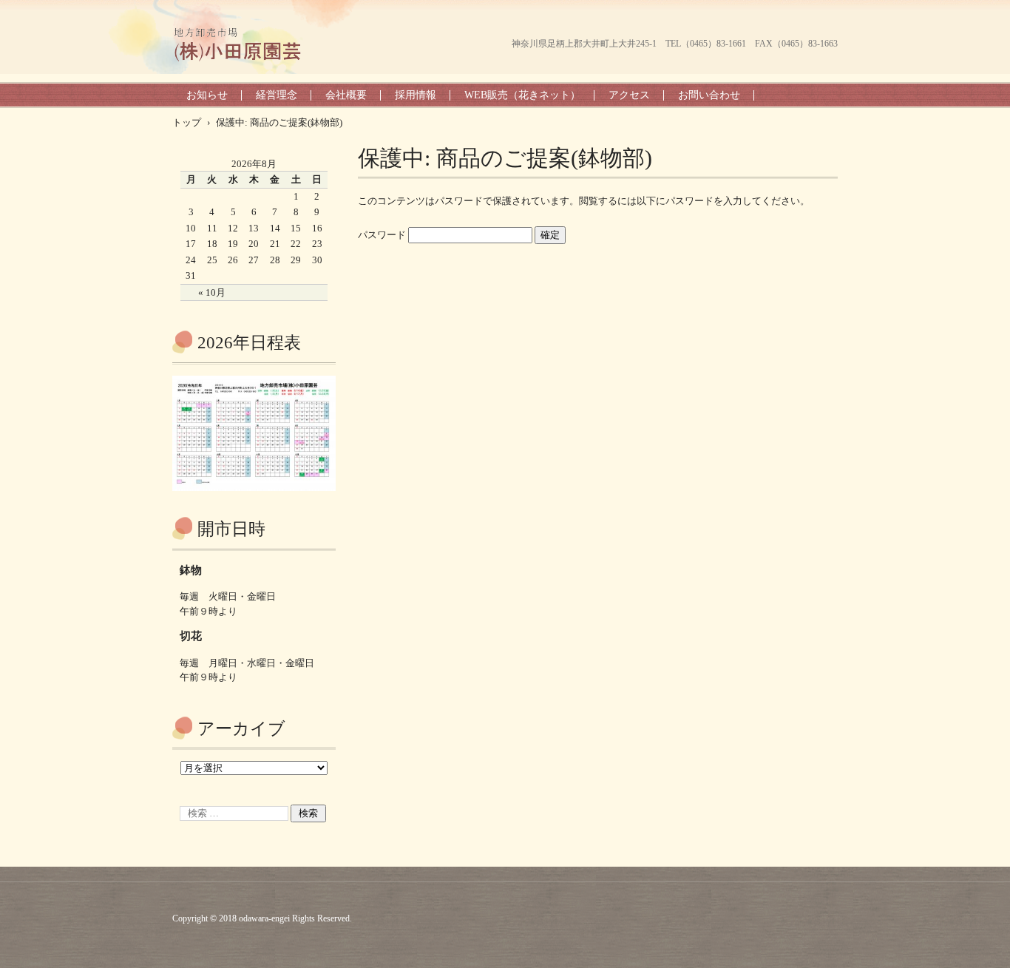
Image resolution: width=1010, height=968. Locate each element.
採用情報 (415, 95)
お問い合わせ (709, 95)
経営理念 (276, 95)
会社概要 (346, 95)
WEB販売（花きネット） (522, 95)
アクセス (629, 95)
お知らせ (207, 95)
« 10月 (212, 292)
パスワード (383, 234)
